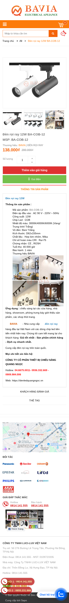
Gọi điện (36, 179)
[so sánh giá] (34, 584)
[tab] (34, 189)
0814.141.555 (19, 505)
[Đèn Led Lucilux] (34, 10)
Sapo (24, 600)
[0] (61, 25)
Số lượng (8, 158)
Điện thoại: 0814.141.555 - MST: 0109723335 (28, 557)
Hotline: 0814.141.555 (15, 572)
